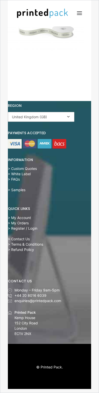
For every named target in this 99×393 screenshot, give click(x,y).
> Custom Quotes (22, 168)
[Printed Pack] (42, 13)
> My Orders (18, 223)
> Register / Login (22, 228)
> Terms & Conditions (25, 244)
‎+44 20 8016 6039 (30, 295)
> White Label (19, 174)
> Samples (16, 190)
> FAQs (14, 179)
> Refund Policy (21, 249)
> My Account (19, 217)
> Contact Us (19, 239)
